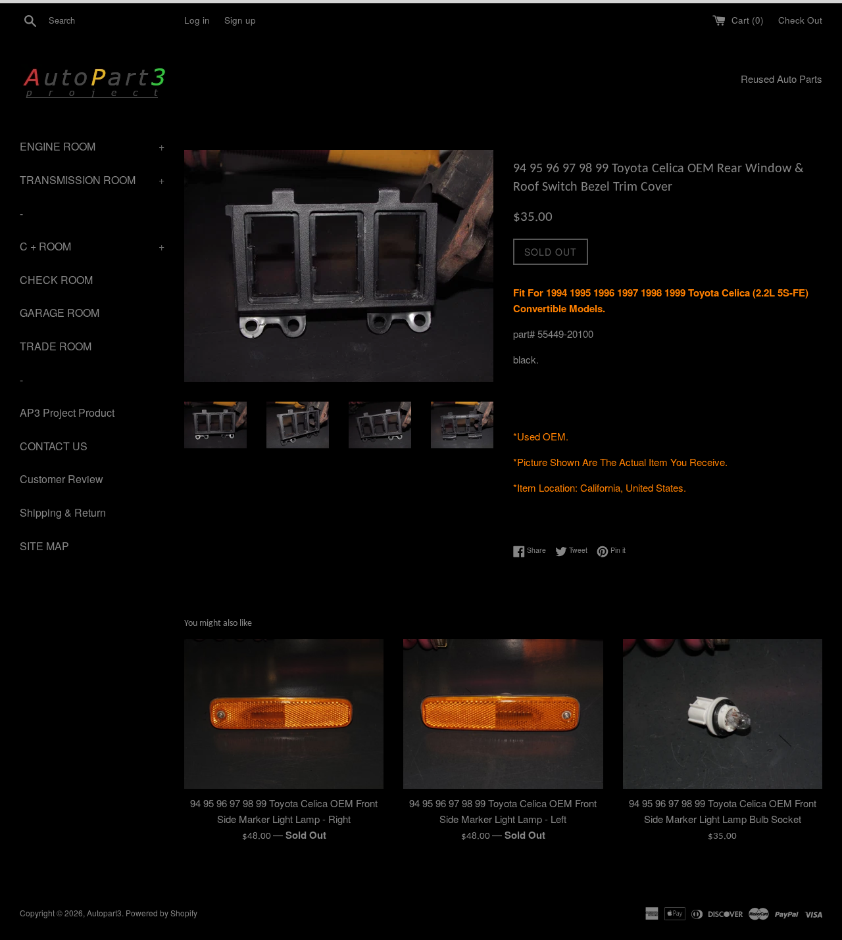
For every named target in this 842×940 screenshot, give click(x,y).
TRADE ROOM (55, 346)
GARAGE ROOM (59, 312)
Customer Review (61, 478)
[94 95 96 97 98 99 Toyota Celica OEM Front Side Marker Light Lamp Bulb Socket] (722, 713)
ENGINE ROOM (92, 146)
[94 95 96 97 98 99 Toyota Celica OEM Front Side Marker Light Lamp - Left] (503, 713)
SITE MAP (44, 545)
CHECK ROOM (56, 279)
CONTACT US (53, 446)
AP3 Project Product (67, 412)
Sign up (240, 20)
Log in (197, 20)
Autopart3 (104, 912)
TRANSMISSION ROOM (92, 179)
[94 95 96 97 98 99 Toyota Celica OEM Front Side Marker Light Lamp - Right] (284, 713)
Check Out (800, 20)
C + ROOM (92, 246)
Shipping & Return (63, 512)
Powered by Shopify (161, 912)
